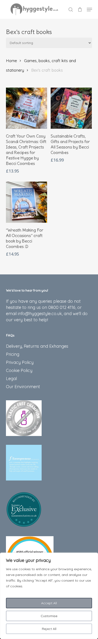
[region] (49, 596)
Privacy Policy (20, 362)
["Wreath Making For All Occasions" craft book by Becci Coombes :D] (26, 202)
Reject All (49, 629)
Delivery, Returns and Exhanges (37, 346)
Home (11, 60)
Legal (11, 378)
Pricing (12, 354)
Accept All (49, 603)
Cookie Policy (19, 370)
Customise (49, 616)
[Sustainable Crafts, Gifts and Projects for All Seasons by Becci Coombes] (71, 108)
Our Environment (23, 386)
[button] (89, 9)
